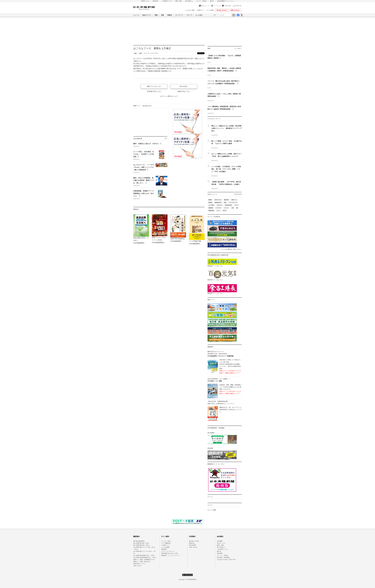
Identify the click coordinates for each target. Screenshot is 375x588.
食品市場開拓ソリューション (225, 1)
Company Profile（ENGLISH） (227, 559)
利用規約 (164, 549)
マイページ (188, 575)
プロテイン (219, 205)
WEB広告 (155, 1)
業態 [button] (156, 15)
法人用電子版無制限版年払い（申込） (145, 557)
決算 (140, 53)
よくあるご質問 (189, 10)
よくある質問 (165, 547)
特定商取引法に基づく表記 (169, 553)
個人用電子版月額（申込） (141, 543)
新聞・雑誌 (178, 1)
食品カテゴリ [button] (146, 15)
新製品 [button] (169, 15)
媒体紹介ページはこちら (215, 266)
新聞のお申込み (235, 10)
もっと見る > (238, 48)
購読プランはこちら (154, 86)
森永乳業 (226, 199)
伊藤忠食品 (211, 210)
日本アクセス (218, 199)
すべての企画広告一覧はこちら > (231, 249)
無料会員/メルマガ (139, 563)
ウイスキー (218, 207)
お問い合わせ (137, 565)
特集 (162, 15)
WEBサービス (145, 1)
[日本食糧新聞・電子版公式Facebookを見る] (238, 15)
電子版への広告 (194, 541)
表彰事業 (219, 553)
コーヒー (226, 207)
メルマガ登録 (210, 10)
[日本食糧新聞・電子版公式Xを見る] (241, 15)
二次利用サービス (167, 1)
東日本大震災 (228, 205)
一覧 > (165, 138)
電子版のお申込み (222, 10)
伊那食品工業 (218, 202)
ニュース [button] (136, 15)
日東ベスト (234, 199)
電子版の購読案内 (138, 541)
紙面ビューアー (205, 5)
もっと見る (199, 15)
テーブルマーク (233, 202)
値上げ (224, 210)
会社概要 (219, 541)
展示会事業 (192, 545)
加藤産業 (210, 207)
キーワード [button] (179, 15)
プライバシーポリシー (168, 551)
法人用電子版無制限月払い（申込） (144, 555)
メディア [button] (189, 15)
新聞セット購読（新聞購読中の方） (144, 559)
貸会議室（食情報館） (224, 557)
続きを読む (184, 86)
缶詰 (135, 53)
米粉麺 (210, 202)
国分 (225, 202)
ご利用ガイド (200, 10)
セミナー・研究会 (201, 1)
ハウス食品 (211, 205)
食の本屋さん (189, 1)
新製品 (210, 199)
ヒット (218, 210)
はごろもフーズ (147, 105)
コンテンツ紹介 (166, 541)
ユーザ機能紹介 (166, 543)
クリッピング (217, 5)
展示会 (212, 1)
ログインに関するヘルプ (169, 96)
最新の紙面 (228, 5)
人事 (232, 207)
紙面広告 (192, 543)
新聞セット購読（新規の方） (142, 561)
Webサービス (221, 543)
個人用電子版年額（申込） (141, 545)
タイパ (236, 205)
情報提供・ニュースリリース (170, 555)
